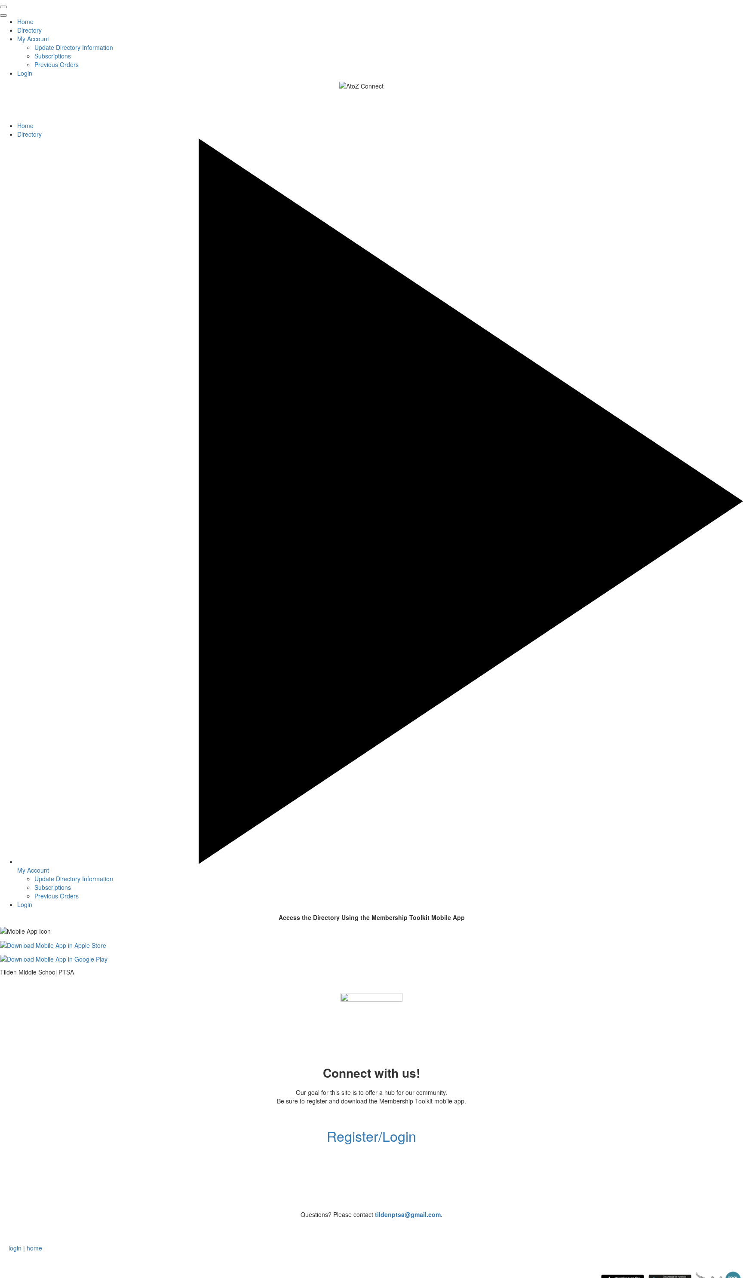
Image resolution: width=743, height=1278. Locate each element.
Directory (29, 30)
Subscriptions (52, 56)
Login (24, 73)
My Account (33, 38)
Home (25, 21)
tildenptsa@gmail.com (408, 1214)
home (34, 1248)
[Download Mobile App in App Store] (53, 944)
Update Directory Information (73, 47)
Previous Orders (56, 64)
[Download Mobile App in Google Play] (53, 958)
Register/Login (371, 1136)
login (15, 1248)
